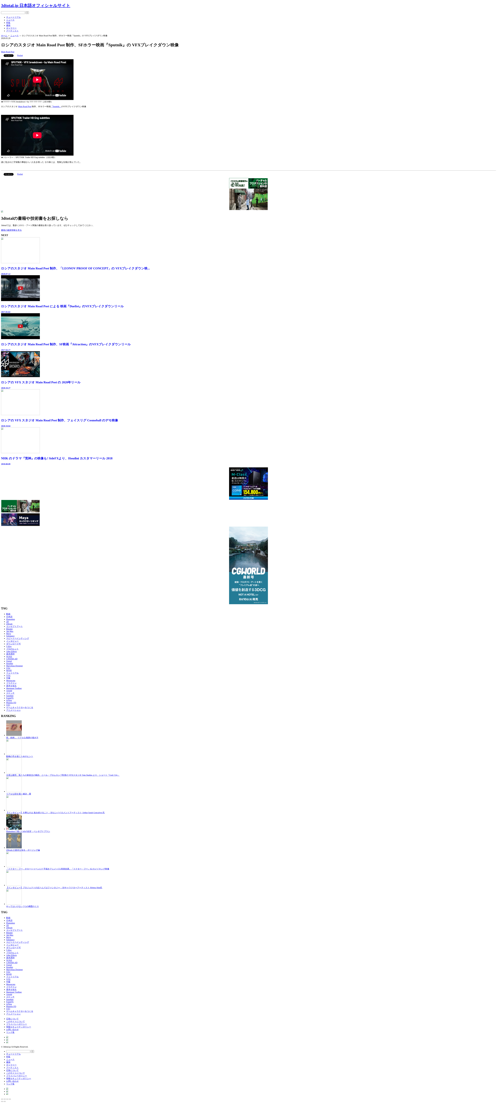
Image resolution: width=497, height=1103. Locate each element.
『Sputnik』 (56, 106)
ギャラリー (11, 28)
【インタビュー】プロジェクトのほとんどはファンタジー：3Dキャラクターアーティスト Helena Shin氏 (54, 888)
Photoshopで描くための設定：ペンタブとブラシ (28, 831)
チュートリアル (13, 17)
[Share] (5, 1099)
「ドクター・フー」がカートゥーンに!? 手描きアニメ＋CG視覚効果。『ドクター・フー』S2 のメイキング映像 (57, 869)
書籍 (8, 25)
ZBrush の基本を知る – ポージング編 (23, 850)
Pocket (20, 55)
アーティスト (12, 31)
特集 (8, 23)
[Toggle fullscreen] (7, 1099)
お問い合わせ (12, 1030)
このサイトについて (15, 1021)
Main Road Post (7, 52)
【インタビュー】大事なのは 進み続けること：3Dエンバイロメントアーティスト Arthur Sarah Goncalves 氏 (55, 813)
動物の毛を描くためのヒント (19, 756)
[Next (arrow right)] (5, 1101)
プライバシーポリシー (16, 1024)
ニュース (10, 20)
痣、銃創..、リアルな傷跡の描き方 (22, 737)
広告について (12, 1019)
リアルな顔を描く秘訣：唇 (18, 794)
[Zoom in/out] (10, 1099)
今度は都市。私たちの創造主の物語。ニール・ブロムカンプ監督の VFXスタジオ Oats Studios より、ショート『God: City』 (63, 775)
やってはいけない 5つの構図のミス (22, 906)
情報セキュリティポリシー (18, 1027)
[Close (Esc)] (2, 1099)
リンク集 (10, 1032)
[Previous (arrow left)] (2, 1101)
